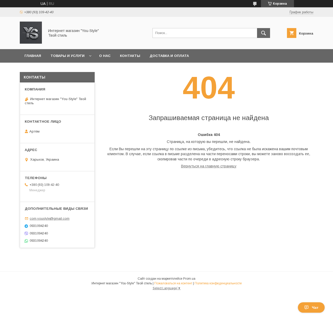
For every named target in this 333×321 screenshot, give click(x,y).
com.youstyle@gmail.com (49, 218)
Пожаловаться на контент (173, 283)
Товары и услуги (67, 56)
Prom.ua (189, 278)
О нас (105, 56)
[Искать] (263, 33)
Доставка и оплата (169, 56)
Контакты (130, 56)
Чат (315, 307)
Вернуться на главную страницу (208, 166)
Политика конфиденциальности (218, 283)
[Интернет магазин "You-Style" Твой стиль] (31, 42)
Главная (32, 56)
